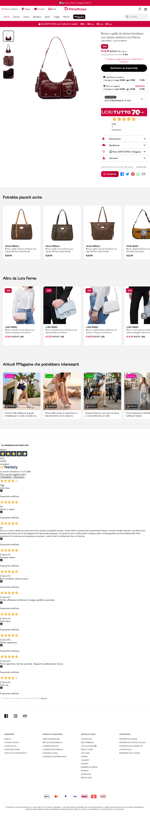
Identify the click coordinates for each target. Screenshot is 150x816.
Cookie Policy (125, 749)
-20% (8, 290)
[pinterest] (133, 174)
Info (126, 55)
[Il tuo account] (139, 9)
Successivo (19, 477)
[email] (143, 174)
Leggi (141, 112)
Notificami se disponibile (124, 68)
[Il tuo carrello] (146, 9)
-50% (104, 46)
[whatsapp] (138, 174)
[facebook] (122, 174)
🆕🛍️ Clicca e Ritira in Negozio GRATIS (75, 3)
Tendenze (10, 376)
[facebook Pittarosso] (6, 716)
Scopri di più (141, 167)
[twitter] (127, 174)
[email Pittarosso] (25, 716)
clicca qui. (44, 698)
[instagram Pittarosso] (15, 716)
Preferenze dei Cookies (129, 753)
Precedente (6, 477)
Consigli (49, 376)
